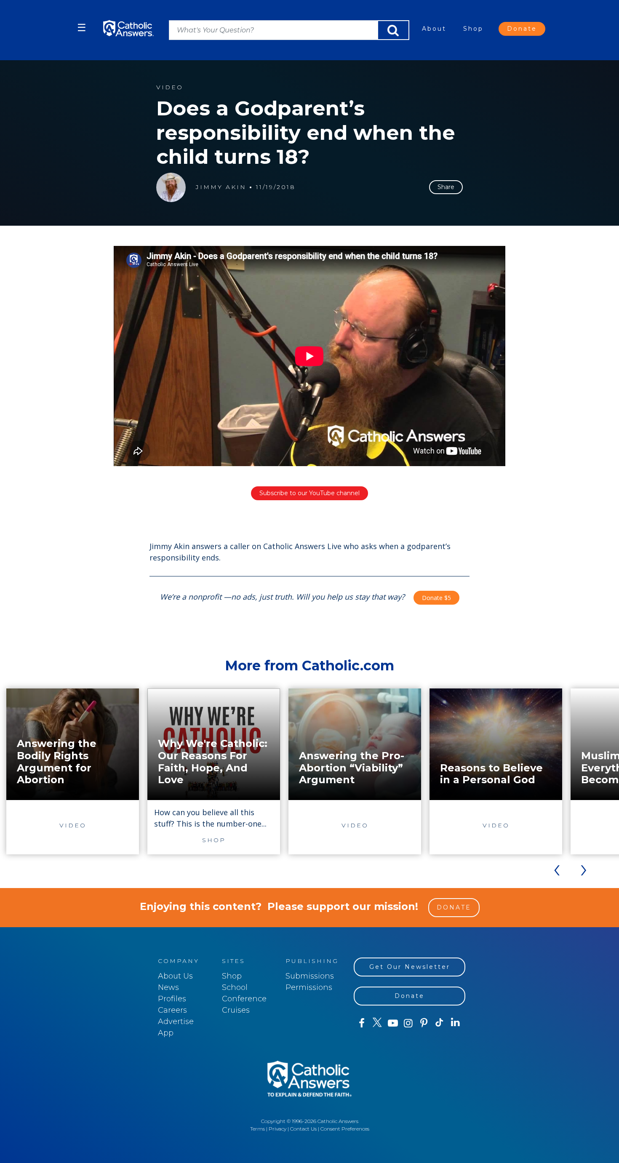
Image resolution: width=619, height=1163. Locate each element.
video (169, 87)
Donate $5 (436, 598)
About (434, 28)
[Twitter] (377, 1023)
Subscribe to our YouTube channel (309, 493)
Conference (244, 998)
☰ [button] (81, 27)
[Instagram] (408, 1023)
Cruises (236, 1010)
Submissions (309, 976)
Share (446, 187)
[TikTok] (439, 1023)
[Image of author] (171, 187)
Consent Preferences (344, 1129)
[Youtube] (392, 1023)
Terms (257, 1129)
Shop (473, 28)
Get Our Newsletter (409, 967)
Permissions (308, 987)
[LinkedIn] (455, 1023)
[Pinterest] (424, 1023)
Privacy (277, 1129)
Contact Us (303, 1129)
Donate (522, 28)
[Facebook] (361, 1023)
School (235, 987)
